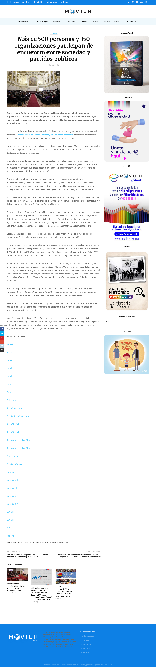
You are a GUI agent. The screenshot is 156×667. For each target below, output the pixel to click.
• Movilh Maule (25, 2)
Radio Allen (12, 536)
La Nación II (12, 520)
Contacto (106, 22)
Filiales (116, 22)
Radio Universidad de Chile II (19, 448)
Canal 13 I (11, 368)
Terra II (10, 392)
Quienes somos (23, 22)
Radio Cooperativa (15, 408)
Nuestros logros (42, 22)
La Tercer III (12, 488)
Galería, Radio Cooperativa (18, 416)
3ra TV (9, 352)
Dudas (84, 22)
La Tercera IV (12, 496)
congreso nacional (17, 542)
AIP (8, 528)
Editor (8, 593)
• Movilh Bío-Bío (37, 2)
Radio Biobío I (13, 424)
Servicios (95, 22)
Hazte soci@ (132, 22)
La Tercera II (12, 480)
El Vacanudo (12, 456)
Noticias (54, 33)
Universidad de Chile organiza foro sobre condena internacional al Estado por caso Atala (27, 556)
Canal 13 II (11, 376)
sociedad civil (63, 542)
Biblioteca (56, 22)
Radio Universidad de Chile (18, 440)
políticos (55, 542)
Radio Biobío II (13, 432)
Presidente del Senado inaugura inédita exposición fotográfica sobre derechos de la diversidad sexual (79, 556)
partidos (48, 542)
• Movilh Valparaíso (13, 2)
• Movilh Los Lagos (51, 2)
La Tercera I (12, 472)
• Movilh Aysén (64, 2)
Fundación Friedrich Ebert (34, 542)
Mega (9, 360)
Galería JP (11, 344)
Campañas (71, 22)
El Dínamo (11, 400)
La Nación (11, 512)
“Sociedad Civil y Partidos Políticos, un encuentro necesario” (45, 135)
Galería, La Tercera (15, 464)
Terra (9, 384)
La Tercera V (12, 504)
